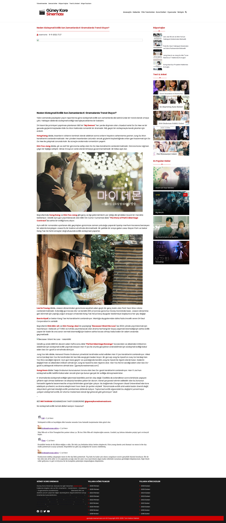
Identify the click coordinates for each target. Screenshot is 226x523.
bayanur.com (42, 506)
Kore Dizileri (161, 12)
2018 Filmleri (94, 514)
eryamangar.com (66, 504)
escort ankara (51, 504)
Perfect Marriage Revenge (99, 344)
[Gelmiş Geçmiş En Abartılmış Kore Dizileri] (171, 103)
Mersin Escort (79, 504)
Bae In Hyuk (42, 318)
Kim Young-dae (71, 326)
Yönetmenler (42, 3)
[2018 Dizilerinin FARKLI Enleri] (171, 118)
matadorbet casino (65, 502)
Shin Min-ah (53, 326)
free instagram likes (67, 497)
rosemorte (43, 35)
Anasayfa (127, 12)
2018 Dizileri (145, 514)
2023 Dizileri (145, 496)
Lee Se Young (43, 308)
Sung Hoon (42, 370)
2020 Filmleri (94, 507)
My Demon (89, 125)
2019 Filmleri (94, 510)
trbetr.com (41, 504)
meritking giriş (42, 500)
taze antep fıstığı (77, 495)
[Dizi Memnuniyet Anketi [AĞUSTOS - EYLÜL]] (171, 148)
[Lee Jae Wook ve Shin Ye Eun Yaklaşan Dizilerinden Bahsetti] (157, 37)
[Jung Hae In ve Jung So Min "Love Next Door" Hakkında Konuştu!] (157, 56)
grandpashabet (43, 502)
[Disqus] (93, 443)
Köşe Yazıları (86, 3)
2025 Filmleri (94, 489)
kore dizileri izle (63, 495)
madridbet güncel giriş (73, 500)
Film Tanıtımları (148, 12)
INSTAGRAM (46, 401)
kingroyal (52, 500)
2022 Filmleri (94, 500)
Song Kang (42, 135)
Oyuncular (171, 12)
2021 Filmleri (94, 503)
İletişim (181, 12)
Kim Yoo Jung (43, 146)
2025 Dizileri (145, 489)
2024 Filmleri (94, 493)
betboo (53, 502)
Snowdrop (160, 262)
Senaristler (52, 3)
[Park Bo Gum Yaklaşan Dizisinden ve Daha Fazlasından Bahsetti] (157, 47)
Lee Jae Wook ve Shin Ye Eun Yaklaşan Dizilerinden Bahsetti (174, 38)
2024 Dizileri (145, 493)
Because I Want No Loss (104, 326)
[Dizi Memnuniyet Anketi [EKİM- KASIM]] (171, 133)
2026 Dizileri (145, 486)
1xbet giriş (79, 502)
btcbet (60, 500)
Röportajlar (63, 3)
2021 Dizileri (145, 503)
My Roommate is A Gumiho (167, 237)
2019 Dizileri (145, 510)
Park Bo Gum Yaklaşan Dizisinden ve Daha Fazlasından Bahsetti (175, 47)
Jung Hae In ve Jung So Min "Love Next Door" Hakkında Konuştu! (175, 56)
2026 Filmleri (94, 486)
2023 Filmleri (94, 496)
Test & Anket (74, 3)
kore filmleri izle (65, 490)
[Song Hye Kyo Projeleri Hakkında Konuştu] (157, 65)
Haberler (136, 12)
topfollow (80, 497)
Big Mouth (160, 212)
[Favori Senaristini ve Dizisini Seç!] (171, 87)
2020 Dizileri (145, 507)
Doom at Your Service (165, 188)
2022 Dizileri (145, 500)
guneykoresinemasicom (99, 401)
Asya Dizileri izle (54, 497)
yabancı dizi (41, 497)
